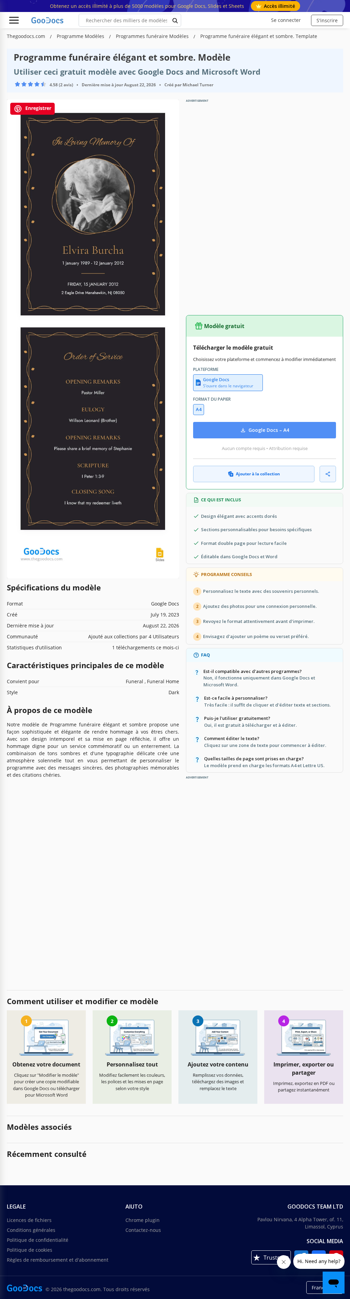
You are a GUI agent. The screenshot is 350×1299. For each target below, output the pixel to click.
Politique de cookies (29, 1250)
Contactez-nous (143, 1230)
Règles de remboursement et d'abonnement (57, 1260)
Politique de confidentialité (37, 1240)
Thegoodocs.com (26, 36)
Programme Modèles (81, 36)
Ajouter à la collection (258, 474)
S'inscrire (327, 20)
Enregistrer (37, 108)
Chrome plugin (142, 1220)
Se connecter (286, 20)
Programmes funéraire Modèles (153, 36)
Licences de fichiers (29, 1220)
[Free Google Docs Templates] (47, 20)
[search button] (175, 20)
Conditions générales (31, 1230)
